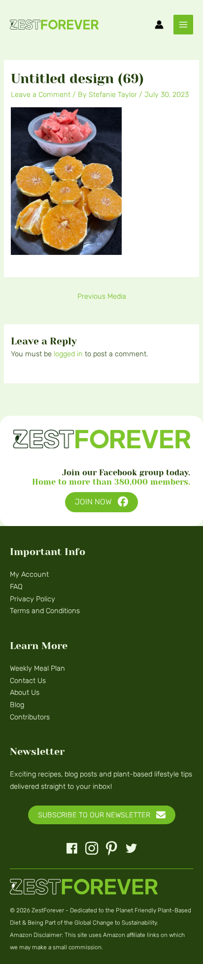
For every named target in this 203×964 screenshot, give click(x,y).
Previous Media (101, 296)
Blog (17, 704)
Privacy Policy (32, 598)
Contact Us (28, 680)
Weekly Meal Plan (37, 668)
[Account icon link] (159, 24)
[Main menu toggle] (183, 24)
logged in (68, 353)
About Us (24, 692)
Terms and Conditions (45, 610)
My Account (29, 574)
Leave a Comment (40, 94)
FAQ (16, 586)
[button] (101, 502)
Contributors (30, 717)
